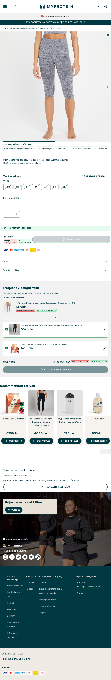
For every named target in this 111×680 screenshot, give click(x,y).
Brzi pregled (15, 441)
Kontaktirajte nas (13, 594)
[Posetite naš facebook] (12, 557)
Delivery (11, 616)
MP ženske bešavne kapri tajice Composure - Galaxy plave (35, 28)
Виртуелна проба (95, 176)
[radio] (7, 187)
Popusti (80, 593)
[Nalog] (98, 6)
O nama (42, 582)
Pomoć (10, 603)
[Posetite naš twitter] (31, 557)
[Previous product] (103, 451)
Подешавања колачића (15, 539)
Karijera (42, 612)
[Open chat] (38, 557)
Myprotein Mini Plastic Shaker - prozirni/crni (69, 420)
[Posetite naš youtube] (25, 557)
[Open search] (15, 6)
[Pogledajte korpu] (105, 6)
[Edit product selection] (104, 329)
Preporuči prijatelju (88, 584)
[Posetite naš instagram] (5, 557)
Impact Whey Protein (13, 419)
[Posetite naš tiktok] (18, 557)
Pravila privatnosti (47, 599)
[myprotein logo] (56, 6)
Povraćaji (11, 609)
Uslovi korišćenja (47, 606)
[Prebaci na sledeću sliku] (108, 87)
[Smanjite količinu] (7, 214)
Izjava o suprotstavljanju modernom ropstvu (50, 591)
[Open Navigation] (5, 6)
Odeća (30, 589)
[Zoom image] (108, 35)
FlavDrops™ (98, 419)
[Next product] (108, 451)
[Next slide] (110, 423)
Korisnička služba (15, 585)
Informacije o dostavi (13, 635)
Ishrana (30, 582)
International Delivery (13, 624)
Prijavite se (14, 510)
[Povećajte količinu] (17, 214)
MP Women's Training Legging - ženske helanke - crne (41, 422)
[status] (12, 214)
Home (5, 28)
